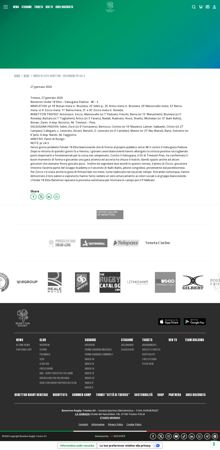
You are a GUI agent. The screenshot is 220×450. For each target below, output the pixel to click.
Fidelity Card (149, 359)
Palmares (45, 354)
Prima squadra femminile (99, 354)
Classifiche (127, 349)
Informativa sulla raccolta (77, 445)
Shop (160, 394)
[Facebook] (33, 197)
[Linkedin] (49, 197)
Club (43, 340)
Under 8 (89, 383)
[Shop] (201, 7)
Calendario (127, 345)
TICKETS (38, 7)
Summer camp (81, 394)
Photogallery (23, 349)
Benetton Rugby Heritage (31, 394)
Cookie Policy (133, 424)
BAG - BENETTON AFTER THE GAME (56, 373)
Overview (45, 345)
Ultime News (23, 345)
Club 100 (44, 364)
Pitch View (147, 364)
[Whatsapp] (57, 197)
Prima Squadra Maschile (98, 349)
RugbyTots (60, 394)
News (16, 7)
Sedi (42, 359)
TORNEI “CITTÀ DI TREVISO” (113, 394)
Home (17, 76)
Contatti (83, 424)
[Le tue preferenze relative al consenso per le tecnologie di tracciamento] (214, 444)
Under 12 (89, 373)
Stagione (26, 7)
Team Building (194, 340)
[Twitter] (41, 197)
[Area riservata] (214, 7)
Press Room (46, 368)
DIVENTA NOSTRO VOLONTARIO (54, 378)
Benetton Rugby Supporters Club (58, 383)
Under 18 (89, 359)
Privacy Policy (115, 424)
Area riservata (64, 7)
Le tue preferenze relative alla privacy (125, 445)
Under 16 (89, 364)
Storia (43, 349)
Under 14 (89, 368)
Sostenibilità (143, 394)
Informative (97, 424)
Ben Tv (49, 7)
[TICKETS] (207, 7)
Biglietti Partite (151, 349)
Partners (175, 394)
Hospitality (148, 354)
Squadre (90, 340)
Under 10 (89, 378)
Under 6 (89, 387)
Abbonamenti (149, 345)
